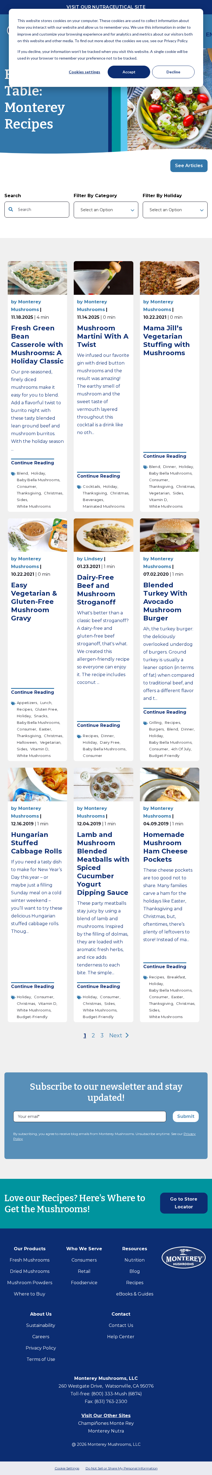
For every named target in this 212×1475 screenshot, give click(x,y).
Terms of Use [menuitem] (40, 1359)
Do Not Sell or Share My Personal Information (122, 1468)
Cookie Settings (67, 1468)
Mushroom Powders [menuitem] (29, 1282)
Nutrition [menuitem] (134, 1260)
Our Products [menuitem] (30, 1248)
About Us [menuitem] (41, 1314)
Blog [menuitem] (134, 1271)
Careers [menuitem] (40, 1336)
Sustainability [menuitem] (40, 1325)
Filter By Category (95, 195)
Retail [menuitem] (84, 1271)
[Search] (63, 210)
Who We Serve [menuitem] (84, 1248)
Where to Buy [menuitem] (29, 1294)
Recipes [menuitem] (134, 1282)
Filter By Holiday (162, 195)
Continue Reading (32, 463)
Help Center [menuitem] (120, 1336)
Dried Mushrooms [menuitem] (29, 1271)
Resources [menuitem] (134, 1248)
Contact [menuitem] (121, 1314)
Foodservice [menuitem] (84, 1282)
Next (116, 1035)
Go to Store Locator (183, 1202)
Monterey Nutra (106, 1431)
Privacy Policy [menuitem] (41, 1348)
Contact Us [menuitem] (121, 1325)
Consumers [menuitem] (84, 1260)
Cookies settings (84, 71)
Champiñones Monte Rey (106, 1423)
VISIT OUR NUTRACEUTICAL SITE (106, 7)
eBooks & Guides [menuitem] (134, 1294)
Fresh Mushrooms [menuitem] (29, 1260)
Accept (129, 71)
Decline (173, 71)
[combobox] (36, 210)
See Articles (189, 165)
